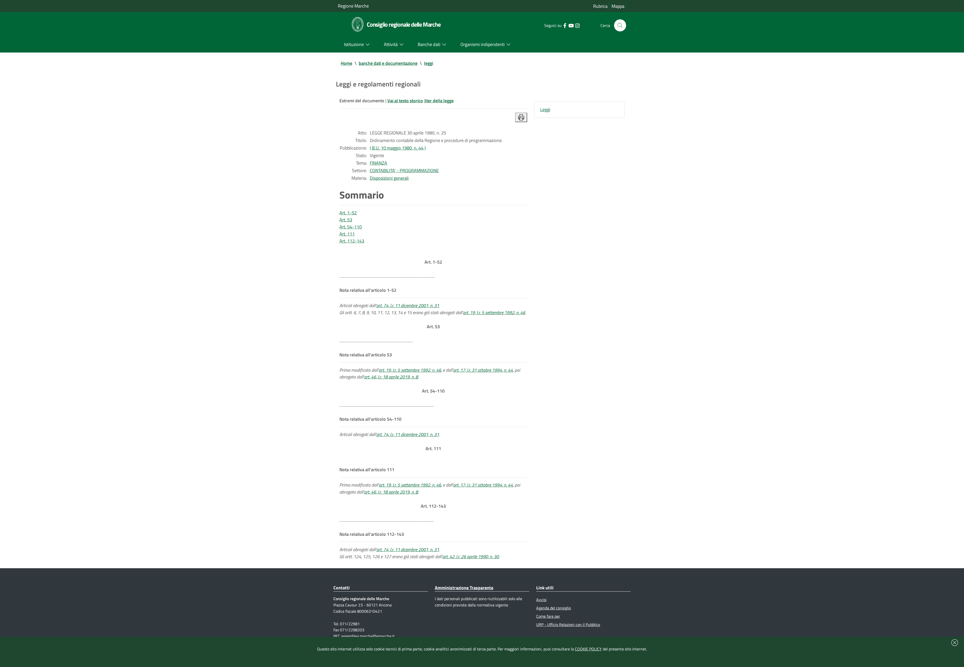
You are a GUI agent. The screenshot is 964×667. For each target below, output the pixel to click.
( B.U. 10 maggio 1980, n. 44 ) (398, 148)
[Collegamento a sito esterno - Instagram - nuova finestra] (577, 25)
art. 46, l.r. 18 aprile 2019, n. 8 (391, 376)
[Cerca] (620, 25)
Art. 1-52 (348, 212)
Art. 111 (347, 233)
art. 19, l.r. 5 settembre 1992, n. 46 (494, 312)
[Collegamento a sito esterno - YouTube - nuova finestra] (571, 25)
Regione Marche (353, 6)
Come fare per (548, 616)
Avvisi (541, 600)
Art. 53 (345, 219)
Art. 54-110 (350, 226)
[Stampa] (521, 117)
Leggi (545, 109)
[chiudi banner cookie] (954, 642)
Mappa (618, 6)
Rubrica (600, 6)
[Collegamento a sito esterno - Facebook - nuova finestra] (565, 25)
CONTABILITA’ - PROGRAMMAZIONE (404, 170)
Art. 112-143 (351, 240)
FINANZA (378, 163)
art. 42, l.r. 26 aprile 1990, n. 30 (470, 556)
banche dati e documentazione (388, 63)
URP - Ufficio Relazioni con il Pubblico (568, 625)
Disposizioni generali (389, 178)
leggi (428, 63)
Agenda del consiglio (553, 608)
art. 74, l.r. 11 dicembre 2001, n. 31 (407, 305)
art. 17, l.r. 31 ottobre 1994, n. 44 (483, 370)
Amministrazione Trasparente (464, 587)
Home (346, 63)
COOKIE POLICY (588, 649)
